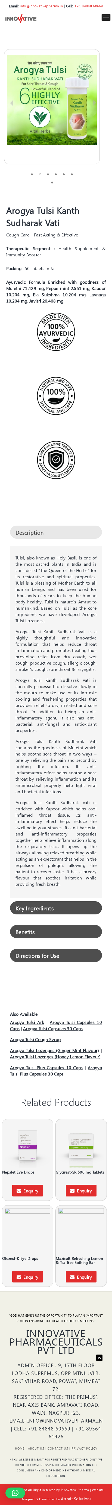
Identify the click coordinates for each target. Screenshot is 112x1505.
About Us (36, 1448)
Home (20, 1448)
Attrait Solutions (76, 1498)
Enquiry (30, 1190)
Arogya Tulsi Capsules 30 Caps (53, 1028)
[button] (15, 1493)
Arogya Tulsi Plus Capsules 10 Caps (46, 1067)
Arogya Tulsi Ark (27, 1022)
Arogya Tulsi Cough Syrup (35, 1039)
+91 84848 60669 (88, 6)
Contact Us (58, 1448)
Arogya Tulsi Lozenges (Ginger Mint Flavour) (54, 1050)
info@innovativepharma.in (41, 6)
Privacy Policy (84, 1448)
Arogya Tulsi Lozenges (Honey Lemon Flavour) (55, 1056)
